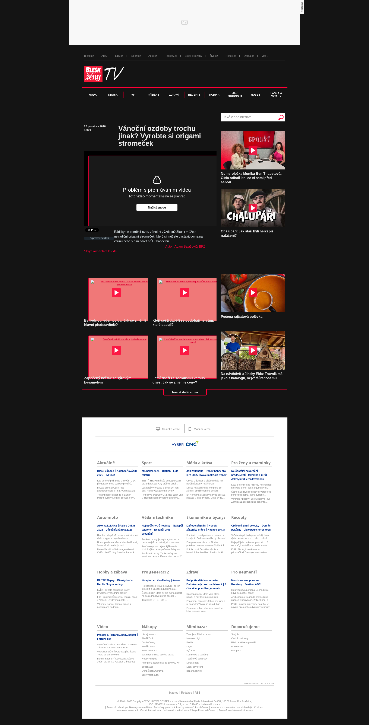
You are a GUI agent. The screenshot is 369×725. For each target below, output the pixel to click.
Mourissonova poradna (245, 580)
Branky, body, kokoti (123, 634)
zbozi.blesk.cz (149, 650)
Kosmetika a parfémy (197, 654)
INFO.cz (110, 475)
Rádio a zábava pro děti (243, 642)
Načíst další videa (185, 392)
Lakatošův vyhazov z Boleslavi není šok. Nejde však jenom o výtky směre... (160, 489)
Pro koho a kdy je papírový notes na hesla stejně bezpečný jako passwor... (161, 541)
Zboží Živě (147, 638)
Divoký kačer (125, 580)
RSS (198, 692)
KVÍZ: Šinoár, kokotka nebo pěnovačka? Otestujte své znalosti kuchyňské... (249, 551)
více (264, 56)
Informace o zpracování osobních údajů (231, 707)
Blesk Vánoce (106, 471)
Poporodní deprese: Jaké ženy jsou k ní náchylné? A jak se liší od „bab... (205, 602)
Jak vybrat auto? (150, 675)
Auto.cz (152, 56)
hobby (255, 94)
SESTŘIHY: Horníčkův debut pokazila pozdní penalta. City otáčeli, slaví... (161, 482)
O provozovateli (99, 238)
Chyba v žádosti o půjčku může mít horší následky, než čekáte (204, 482)
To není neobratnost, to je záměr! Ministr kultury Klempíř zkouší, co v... (116, 496)
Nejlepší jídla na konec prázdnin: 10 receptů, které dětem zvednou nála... (250, 544)
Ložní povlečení (194, 666)
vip (133, 94)
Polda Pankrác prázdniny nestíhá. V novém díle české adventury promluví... (251, 605)
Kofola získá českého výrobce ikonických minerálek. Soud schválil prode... (204, 551)
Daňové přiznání (196, 525)
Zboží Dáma (148, 646)
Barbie (189, 642)
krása (113, 94)
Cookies (258, 707)
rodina (214, 94)
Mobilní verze (202, 429)
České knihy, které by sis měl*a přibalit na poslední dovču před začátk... (162, 594)
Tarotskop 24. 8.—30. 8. (154, 600)
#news (176, 580)
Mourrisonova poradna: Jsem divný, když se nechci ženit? (250, 591)
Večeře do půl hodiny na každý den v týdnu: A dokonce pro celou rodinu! (250, 537)
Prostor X (103, 634)
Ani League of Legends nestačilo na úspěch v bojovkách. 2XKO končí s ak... (249, 598)
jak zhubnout (235, 95)
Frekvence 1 (238, 646)
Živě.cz (214, 56)
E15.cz (119, 56)
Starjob (235, 634)
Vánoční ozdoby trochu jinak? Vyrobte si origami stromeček (159, 136)
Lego (189, 646)
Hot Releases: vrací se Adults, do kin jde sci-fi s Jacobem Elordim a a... (161, 587)
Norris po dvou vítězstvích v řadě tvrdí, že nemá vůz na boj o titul (117, 544)
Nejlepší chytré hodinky (156, 525)
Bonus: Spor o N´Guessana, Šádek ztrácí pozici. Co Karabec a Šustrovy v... (116, 660)
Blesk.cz (89, 56)
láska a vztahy (276, 95)
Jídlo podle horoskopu (257, 529)
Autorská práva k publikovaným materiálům (129, 707)
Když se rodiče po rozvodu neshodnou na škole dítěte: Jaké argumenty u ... (251, 486)
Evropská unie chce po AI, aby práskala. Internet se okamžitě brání (205, 544)
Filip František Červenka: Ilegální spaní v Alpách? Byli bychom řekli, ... (117, 598)
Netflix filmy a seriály (110, 584)
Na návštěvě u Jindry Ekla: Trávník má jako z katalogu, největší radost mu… (252, 376)
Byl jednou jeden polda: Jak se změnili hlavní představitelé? (115, 323)
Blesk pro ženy (193, 56)
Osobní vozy (148, 642)
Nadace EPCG (216, 529)
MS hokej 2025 (151, 471)
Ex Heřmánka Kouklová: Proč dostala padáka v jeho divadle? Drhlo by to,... (205, 496)
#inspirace (148, 580)
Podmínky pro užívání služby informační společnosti (181, 707)
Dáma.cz (249, 56)
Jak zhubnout (194, 471)
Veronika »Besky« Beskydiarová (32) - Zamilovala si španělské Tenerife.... (251, 500)
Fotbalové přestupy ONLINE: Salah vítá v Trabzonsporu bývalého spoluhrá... (162, 496)
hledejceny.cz (149, 634)
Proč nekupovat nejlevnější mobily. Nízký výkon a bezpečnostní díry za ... (162, 548)
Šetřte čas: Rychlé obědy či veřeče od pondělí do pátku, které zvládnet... (251, 493)
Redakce (186, 692)
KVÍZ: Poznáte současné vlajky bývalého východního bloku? (113, 591)
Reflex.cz (231, 56)
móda (93, 94)
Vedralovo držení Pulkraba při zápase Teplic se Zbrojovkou (116, 653)
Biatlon (166, 471)
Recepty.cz (171, 56)
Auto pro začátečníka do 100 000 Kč (161, 662)
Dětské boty (192, 662)
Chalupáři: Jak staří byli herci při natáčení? (247, 233)
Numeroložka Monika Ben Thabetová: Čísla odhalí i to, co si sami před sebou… (251, 178)
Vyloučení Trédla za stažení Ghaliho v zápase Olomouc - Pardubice (117, 646)
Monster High (193, 638)
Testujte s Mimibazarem (198, 634)
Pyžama (190, 650)
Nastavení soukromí (127, 710)
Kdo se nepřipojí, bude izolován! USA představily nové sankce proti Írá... (116, 482)
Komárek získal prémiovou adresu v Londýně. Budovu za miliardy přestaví (206, 537)
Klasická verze (170, 429)
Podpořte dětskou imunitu (202, 580)
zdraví (174, 94)
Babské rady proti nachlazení (204, 584)
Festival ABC (253, 584)
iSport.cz (136, 56)
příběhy (153, 94)
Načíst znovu (157, 207)
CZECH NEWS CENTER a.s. (159, 701)
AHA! (104, 56)
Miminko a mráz (258, 475)
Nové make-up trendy (213, 475)
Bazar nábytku (194, 671)
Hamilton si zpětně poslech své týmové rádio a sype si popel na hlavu (117, 537)
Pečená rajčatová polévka (241, 316)
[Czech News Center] (192, 443)
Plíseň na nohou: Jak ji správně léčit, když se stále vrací (205, 609)
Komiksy (237, 584)
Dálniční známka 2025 (119, 529)
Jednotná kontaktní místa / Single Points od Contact (190, 710)
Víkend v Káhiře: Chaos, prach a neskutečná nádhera (114, 605)
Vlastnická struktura (150, 710)
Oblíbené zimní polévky (245, 525)
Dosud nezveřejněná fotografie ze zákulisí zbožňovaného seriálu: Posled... (203, 489)
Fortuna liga (104, 638)
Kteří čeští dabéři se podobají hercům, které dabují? (183, 323)
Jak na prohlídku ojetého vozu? (158, 654)
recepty (194, 94)
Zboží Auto (147, 666)
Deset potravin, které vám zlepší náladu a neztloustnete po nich (203, 595)
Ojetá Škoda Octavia (152, 671)
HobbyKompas (149, 658)
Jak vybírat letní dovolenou (247, 479)
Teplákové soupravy (197, 658)
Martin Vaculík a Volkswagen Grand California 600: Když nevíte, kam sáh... (117, 551)
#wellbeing (164, 580)
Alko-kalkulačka (107, 525)
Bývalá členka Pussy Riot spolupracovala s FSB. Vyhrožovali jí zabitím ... (116, 489)
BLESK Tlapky (106, 580)
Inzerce (173, 692)
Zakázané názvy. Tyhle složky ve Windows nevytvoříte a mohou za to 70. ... (162, 555)
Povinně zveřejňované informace (236, 710)
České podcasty (239, 638)
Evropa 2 (236, 650)
